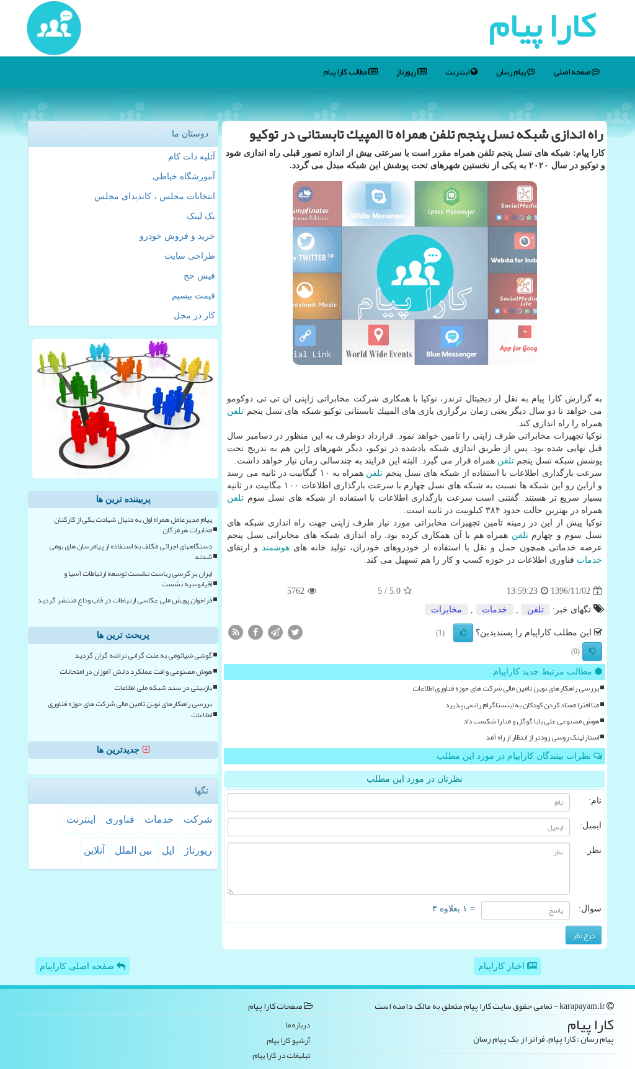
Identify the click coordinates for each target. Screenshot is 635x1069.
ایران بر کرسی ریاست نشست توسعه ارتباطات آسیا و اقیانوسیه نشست (138, 578)
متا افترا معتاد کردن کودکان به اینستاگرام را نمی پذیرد (522, 705)
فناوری (120, 819)
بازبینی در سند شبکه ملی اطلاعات (163, 688)
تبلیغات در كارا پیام (281, 1056)
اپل (168, 850)
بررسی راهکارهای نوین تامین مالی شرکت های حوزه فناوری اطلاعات (505, 688)
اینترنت (458, 72)
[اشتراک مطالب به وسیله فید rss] (235, 632)
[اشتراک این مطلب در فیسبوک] (255, 632)
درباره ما (298, 1025)
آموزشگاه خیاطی (184, 176)
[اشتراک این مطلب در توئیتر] (295, 632)
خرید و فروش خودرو (177, 236)
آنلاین (94, 850)
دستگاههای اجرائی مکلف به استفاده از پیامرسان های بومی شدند (130, 551)
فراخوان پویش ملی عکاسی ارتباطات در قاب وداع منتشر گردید (124, 600)
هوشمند (276, 547)
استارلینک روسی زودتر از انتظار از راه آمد (542, 737)
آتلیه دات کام (191, 156)
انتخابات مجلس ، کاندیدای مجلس (154, 196)
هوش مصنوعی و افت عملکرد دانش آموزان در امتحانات (136, 671)
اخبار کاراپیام (502, 966)
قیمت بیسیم (193, 295)
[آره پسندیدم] (463, 633)
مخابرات (446, 609)
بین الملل (133, 850)
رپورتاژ (406, 72)
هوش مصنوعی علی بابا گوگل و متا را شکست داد (531, 721)
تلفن (235, 411)
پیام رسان (511, 72)
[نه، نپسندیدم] (592, 651)
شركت (198, 819)
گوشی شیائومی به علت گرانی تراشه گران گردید (143, 655)
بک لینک (201, 216)
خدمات (589, 560)
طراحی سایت (189, 256)
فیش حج (199, 275)
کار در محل (194, 315)
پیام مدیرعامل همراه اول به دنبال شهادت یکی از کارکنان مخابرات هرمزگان (133, 524)
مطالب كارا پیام (345, 72)
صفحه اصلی (573, 72)
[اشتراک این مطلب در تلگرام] (275, 632)
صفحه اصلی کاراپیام (78, 966)
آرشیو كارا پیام (288, 1041)
